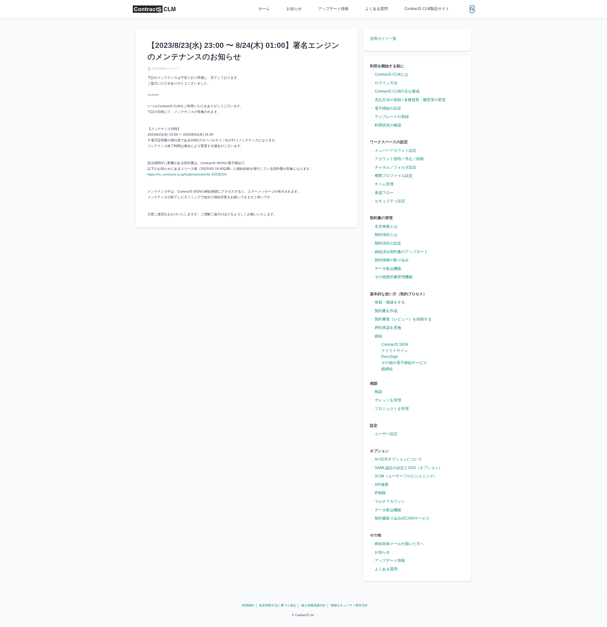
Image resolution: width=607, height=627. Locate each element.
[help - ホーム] (154, 9)
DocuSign (389, 357)
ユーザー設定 (386, 434)
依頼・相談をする (390, 302)
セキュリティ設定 (390, 201)
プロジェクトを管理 (392, 409)
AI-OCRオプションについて (398, 459)
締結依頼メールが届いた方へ (399, 544)
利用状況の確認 (388, 125)
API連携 (381, 485)
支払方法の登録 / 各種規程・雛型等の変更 (410, 100)
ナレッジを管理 (388, 400)
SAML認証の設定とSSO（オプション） (408, 468)
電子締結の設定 (388, 108)
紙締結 (387, 369)
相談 (378, 392)
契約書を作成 (386, 311)
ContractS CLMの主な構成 (397, 91)
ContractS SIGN (394, 344)
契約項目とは (386, 235)
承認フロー (384, 193)
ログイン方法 (386, 83)
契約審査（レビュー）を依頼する (403, 319)
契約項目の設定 (388, 243)
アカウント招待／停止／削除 (399, 159)
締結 (378, 336)
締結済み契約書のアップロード (401, 252)
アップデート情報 (333, 9)
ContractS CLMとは (391, 74)
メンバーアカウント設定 (395, 150)
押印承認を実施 (388, 328)
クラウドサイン (394, 351)
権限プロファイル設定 (394, 176)
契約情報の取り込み (392, 260)
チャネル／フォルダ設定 (395, 167)
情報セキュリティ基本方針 (349, 605)
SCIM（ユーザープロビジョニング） (406, 476)
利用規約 (248, 605)
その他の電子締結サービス (404, 363)
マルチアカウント (390, 501)
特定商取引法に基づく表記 (277, 605)
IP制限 (380, 493)
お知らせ (294, 9)
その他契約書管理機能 (394, 277)
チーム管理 (384, 184)
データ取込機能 (388, 269)
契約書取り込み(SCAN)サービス (402, 518)
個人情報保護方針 (313, 605)
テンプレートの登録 (392, 117)
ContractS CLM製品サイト (427, 9)
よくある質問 (376, 9)
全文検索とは (386, 226)
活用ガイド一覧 (383, 39)
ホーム (264, 9)
